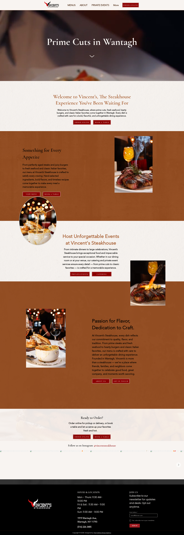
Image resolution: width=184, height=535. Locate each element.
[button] (71, 5)
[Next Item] (178, 464)
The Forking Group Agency (102, 533)
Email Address (133, 512)
